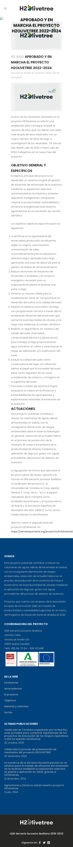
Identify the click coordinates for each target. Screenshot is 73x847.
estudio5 (16, 77)
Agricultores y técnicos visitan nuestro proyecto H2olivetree (34, 787)
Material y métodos (16, 706)
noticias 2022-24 (45, 73)
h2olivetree (11, 682)
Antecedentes (13, 688)
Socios (8, 712)
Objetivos (10, 700)
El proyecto (11, 694)
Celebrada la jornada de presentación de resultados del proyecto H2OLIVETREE (30, 751)
